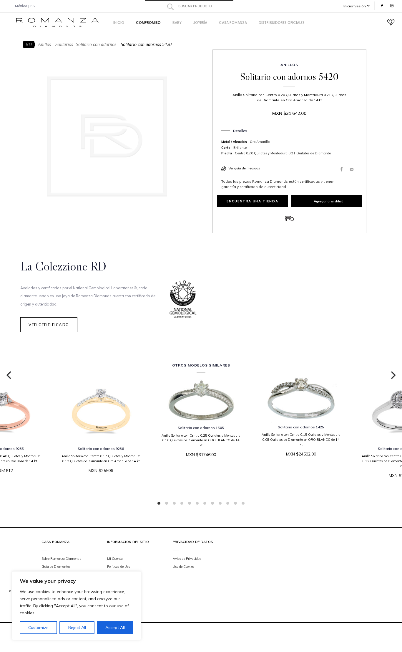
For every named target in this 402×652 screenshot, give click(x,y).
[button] (358, 6)
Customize (38, 627)
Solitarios (64, 44)
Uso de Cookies (184, 566)
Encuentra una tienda (252, 201)
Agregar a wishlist (328, 201)
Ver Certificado (49, 324)
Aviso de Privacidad (187, 559)
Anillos (44, 44)
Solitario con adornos (96, 44)
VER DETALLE (199, 473)
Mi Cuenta (115, 559)
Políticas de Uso (118, 566)
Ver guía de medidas (244, 168)
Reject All (77, 627)
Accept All (115, 627)
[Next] (392, 375)
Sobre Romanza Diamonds (61, 559)
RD (29, 44)
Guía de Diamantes (56, 566)
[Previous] (9, 375)
